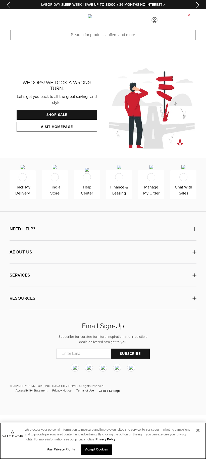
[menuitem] (17, 20)
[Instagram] (75, 368)
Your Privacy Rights (61, 449)
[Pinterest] (117, 368)
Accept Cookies (96, 449)
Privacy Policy (105, 439)
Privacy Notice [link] (62, 390)
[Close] (197, 430)
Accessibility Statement (31, 390)
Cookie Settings (109, 390)
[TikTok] (131, 368)
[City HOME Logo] (103, 20)
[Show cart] (189, 20)
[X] (103, 368)
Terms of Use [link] (85, 390)
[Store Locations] (51, 20)
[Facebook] (89, 368)
